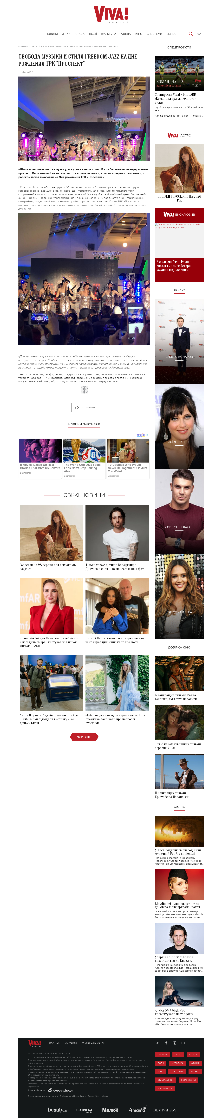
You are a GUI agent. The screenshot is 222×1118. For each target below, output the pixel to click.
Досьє (179, 290)
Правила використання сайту (43, 1096)
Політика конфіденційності (72, 1096)
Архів (34, 46)
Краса (193, 1054)
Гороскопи (188, 1080)
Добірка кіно (179, 647)
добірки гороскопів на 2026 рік (179, 198)
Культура (177, 1063)
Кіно (160, 1071)
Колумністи (164, 1088)
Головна (23, 46)
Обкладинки (165, 1080)
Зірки (178, 1054)
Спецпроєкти (179, 47)
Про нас (54, 1043)
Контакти (71, 1043)
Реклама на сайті (93, 1043)
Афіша (179, 807)
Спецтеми (177, 1071)
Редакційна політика (98, 1096)
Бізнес (195, 1071)
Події (160, 1063)
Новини (162, 1054)
